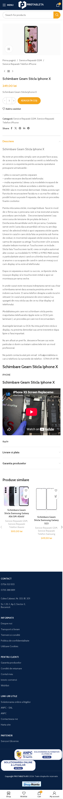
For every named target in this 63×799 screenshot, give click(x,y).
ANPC (4, 713)
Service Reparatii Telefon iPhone (19, 64)
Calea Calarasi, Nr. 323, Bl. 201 (15, 598)
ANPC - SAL (7, 707)
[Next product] (13, 71)
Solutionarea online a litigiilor (16, 701)
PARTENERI (7, 735)
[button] (26, 496)
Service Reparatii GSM (30, 60)
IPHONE (6, 374)
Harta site (6, 724)
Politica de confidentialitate (15, 640)
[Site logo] (31, 4)
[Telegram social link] (28, 128)
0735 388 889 (8, 589)
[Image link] (38, 754)
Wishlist (5, 685)
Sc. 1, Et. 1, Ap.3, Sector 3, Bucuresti (13, 606)
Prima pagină (9, 60)
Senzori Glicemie (10, 741)
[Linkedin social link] (24, 128)
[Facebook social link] (11, 128)
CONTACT (6, 578)
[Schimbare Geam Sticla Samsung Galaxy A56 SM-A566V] (17, 496)
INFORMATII (7, 617)
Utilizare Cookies (9, 646)
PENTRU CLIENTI (10, 656)
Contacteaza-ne (9, 718)
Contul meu (7, 674)
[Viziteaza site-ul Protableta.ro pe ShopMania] (31, 783)
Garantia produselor (11, 662)
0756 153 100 (8, 584)
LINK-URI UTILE (9, 696)
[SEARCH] (56, 15)
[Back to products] (9, 71)
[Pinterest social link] (20, 128)
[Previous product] (5, 71)
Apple (5, 441)
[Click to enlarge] (9, 49)
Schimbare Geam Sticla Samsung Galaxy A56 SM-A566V (16, 513)
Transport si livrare (10, 629)
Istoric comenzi (9, 679)
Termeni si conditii (10, 634)
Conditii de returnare (11, 668)
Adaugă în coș (29, 100)
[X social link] (15, 128)
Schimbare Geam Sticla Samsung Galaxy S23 (46, 520)
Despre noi (6, 623)
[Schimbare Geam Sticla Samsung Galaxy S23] (46, 500)
